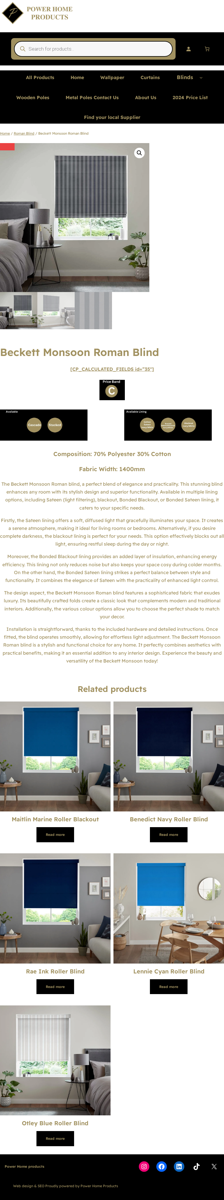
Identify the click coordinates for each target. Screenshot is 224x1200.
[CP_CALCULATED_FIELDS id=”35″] (112, 369)
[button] (139, 153)
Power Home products (24, 1166)
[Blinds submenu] (201, 77)
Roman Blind (24, 133)
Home (5, 133)
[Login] (188, 49)
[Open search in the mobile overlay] (93, 49)
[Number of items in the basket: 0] (207, 49)
